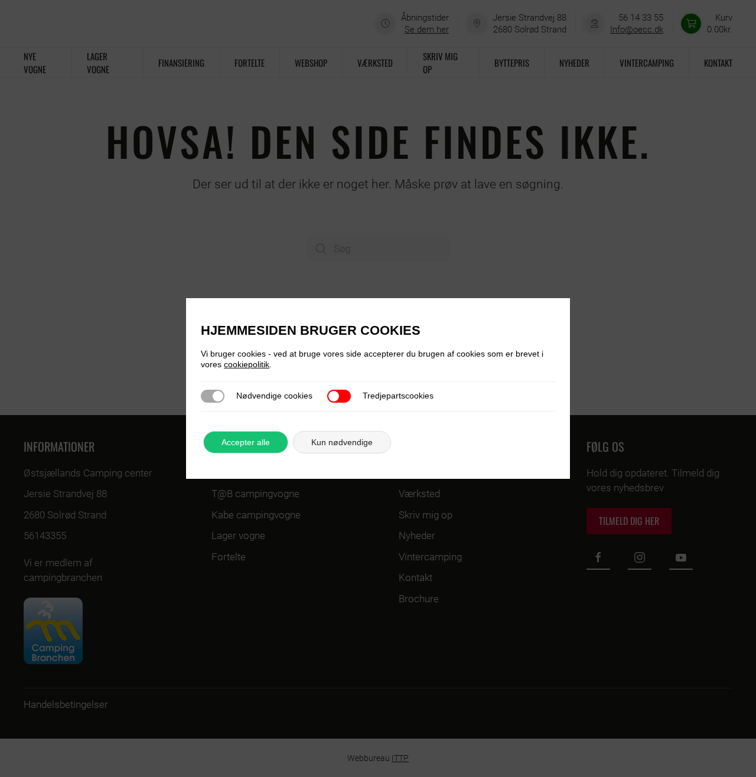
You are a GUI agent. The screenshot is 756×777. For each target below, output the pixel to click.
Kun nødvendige (342, 442)
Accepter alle (245, 442)
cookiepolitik (246, 364)
